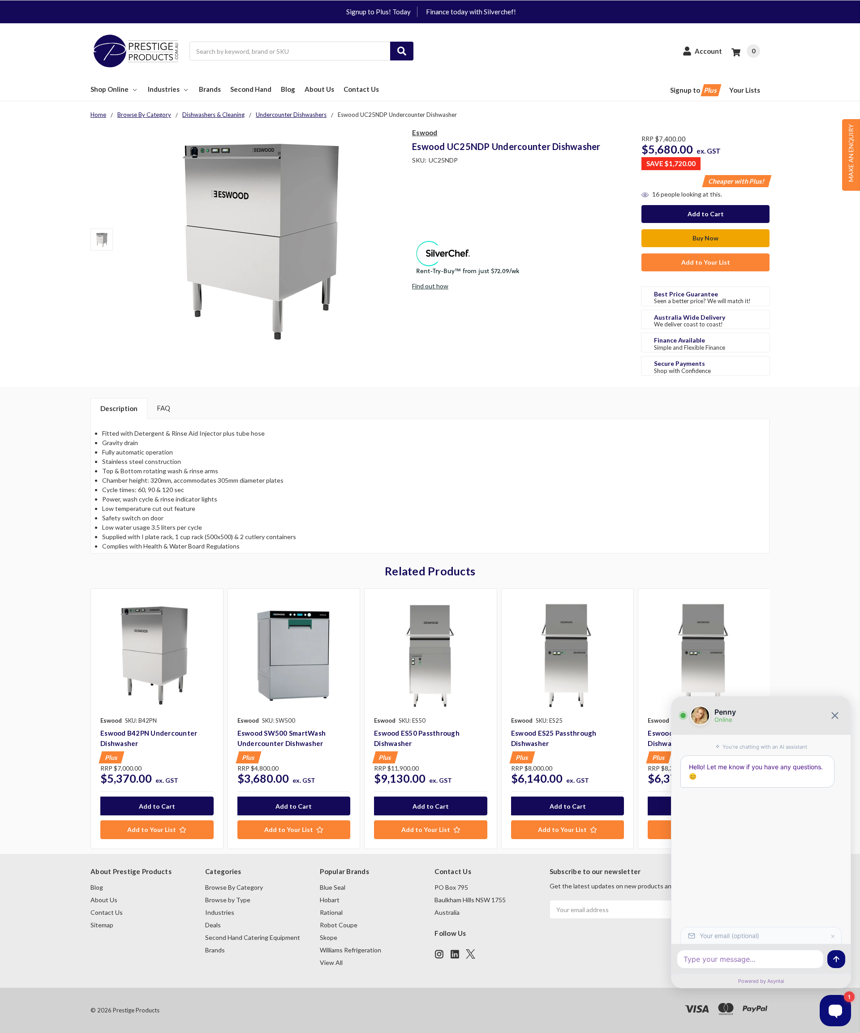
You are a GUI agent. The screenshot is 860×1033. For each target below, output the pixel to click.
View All (331, 962)
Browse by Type (227, 900)
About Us (319, 89)
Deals (213, 925)
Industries (164, 89)
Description (119, 408)
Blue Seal (332, 887)
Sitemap (101, 925)
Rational (331, 912)
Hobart (330, 900)
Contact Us (361, 89)
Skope (328, 937)
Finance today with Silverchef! (471, 12)
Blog (288, 89)
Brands (210, 89)
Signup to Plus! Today (378, 12)
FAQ (163, 408)
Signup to (694, 90)
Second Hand (250, 89)
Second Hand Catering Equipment (252, 937)
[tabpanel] (156, 719)
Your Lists (744, 90)
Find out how (430, 286)
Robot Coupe (338, 925)
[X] (470, 954)
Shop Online (109, 89)
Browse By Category (234, 887)
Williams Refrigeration (350, 950)
